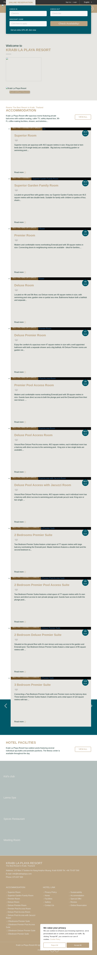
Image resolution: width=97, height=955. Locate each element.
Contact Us (49, 905)
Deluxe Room (13, 902)
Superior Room (14, 892)
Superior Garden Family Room (20, 896)
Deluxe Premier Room (17, 905)
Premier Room (14, 899)
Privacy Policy (51, 892)
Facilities (48, 899)
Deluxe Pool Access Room (19, 912)
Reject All (54, 945)
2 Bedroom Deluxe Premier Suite (21, 931)
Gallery (48, 902)
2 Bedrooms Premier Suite (19, 921)
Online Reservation (79, 905)
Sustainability (76, 892)
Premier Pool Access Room (19, 909)
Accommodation (77, 896)
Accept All (77, 945)
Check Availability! (69, 23)
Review (74, 902)
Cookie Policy (55, 939)
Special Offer (76, 899)
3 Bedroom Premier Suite (18, 934)
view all (83, 117)
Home (47, 896)
